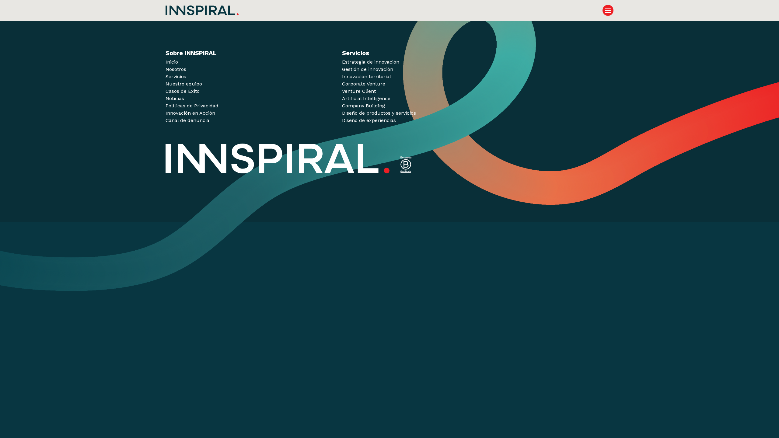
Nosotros (176, 69)
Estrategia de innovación (370, 62)
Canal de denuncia (187, 120)
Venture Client (359, 91)
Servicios (176, 76)
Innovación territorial (366, 76)
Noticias (175, 98)
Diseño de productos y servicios (379, 113)
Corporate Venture (363, 84)
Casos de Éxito (183, 91)
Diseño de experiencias (369, 120)
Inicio (172, 62)
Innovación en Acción (190, 113)
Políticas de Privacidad (192, 106)
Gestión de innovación (367, 69)
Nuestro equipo (184, 84)
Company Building (363, 106)
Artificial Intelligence (366, 98)
